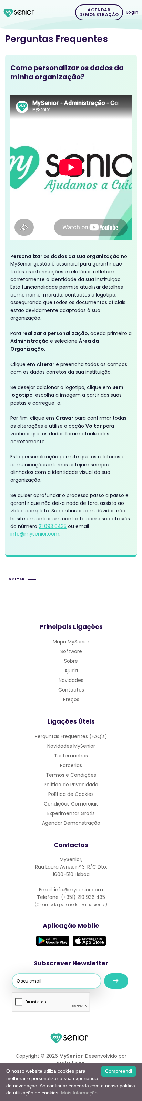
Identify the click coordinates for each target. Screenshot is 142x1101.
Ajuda (71, 670)
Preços (71, 699)
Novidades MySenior (71, 745)
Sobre (71, 660)
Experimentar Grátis (71, 813)
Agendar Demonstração (99, 12)
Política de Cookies (71, 794)
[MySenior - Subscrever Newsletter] (116, 981)
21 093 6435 (53, 526)
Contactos (71, 689)
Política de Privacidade (71, 784)
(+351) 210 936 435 (83, 897)
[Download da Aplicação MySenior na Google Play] (52, 941)
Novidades (71, 680)
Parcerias (71, 765)
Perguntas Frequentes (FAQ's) (71, 736)
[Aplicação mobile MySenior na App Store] (89, 941)
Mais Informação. (80, 1092)
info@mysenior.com (34, 533)
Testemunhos (71, 755)
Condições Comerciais (71, 803)
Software (71, 651)
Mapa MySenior (71, 641)
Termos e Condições (71, 774)
